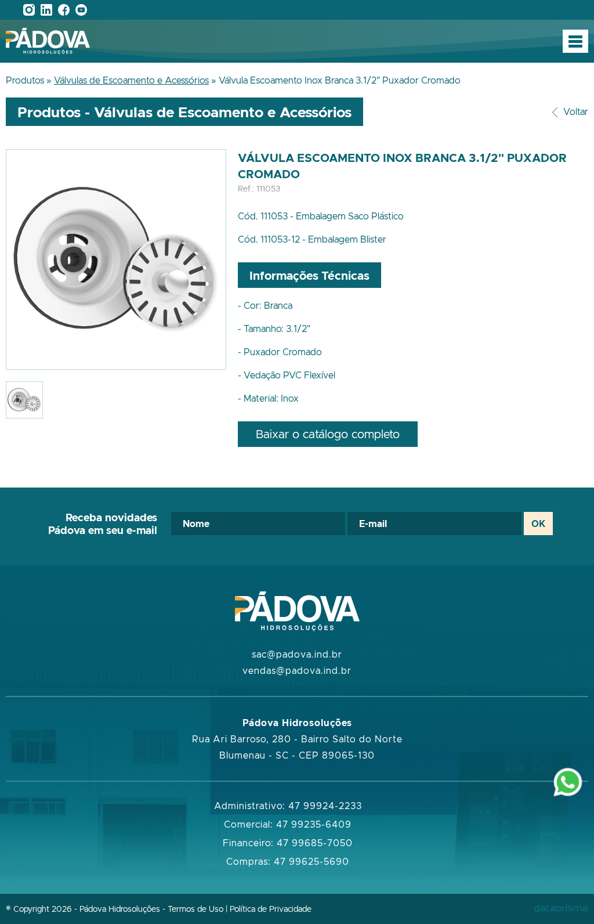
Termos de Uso (195, 909)
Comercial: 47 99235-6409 (288, 824)
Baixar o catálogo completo (328, 434)
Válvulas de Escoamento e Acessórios (131, 80)
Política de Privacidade (271, 909)
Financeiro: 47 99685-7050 (288, 843)
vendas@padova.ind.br (297, 670)
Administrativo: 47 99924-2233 (288, 805)
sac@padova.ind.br (297, 654)
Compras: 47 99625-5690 (287, 861)
